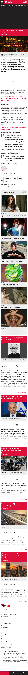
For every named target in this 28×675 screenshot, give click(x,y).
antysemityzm (8, 178)
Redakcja (4, 621)
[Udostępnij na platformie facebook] (15, 173)
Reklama (4, 630)
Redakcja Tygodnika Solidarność (9, 610)
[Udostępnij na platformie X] (17, 173)
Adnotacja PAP (6, 627)
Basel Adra (16, 118)
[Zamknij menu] (2, 2)
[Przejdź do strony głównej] (9, 2)
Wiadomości (10, 5)
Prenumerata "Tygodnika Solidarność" (10, 614)
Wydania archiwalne (7, 623)
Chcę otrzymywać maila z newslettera (11, 651)
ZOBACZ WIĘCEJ (8, 181)
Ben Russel (14, 107)
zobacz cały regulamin (15, 661)
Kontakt (4, 625)
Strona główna (3, 5)
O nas (4, 612)
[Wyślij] (26, 647)
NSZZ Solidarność (25, 2)
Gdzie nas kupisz (6, 618)
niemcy (20, 178)
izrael (15, 178)
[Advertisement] (14, 17)
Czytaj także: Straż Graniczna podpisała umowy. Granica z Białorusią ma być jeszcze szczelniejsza (13, 99)
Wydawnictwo (5, 616)
